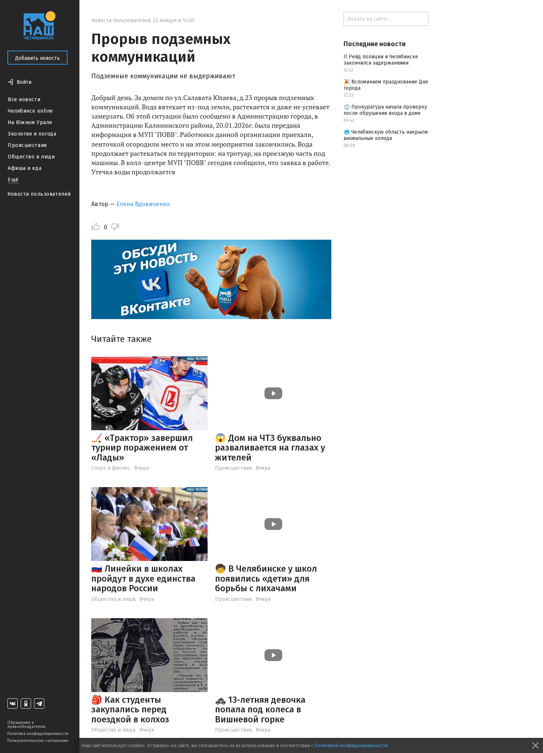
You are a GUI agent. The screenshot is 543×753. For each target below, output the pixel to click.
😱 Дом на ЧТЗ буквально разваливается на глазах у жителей (270, 448)
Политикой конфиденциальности (350, 745)
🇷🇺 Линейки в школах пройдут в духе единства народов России (143, 578)
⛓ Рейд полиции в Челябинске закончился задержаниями (381, 60)
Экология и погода (32, 134)
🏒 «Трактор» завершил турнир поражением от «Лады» (142, 448)
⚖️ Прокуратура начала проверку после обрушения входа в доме (385, 110)
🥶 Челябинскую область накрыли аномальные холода (386, 135)
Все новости (24, 99)
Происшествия (27, 145)
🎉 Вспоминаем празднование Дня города (386, 85)
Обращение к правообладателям (26, 725)
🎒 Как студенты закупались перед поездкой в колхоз (130, 710)
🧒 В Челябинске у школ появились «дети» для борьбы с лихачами (266, 578)
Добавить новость (37, 58)
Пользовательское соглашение (38, 741)
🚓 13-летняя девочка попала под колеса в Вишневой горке (260, 710)
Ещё (13, 180)
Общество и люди (31, 157)
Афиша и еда (24, 168)
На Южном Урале (30, 122)
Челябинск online (30, 111)
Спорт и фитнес (110, 468)
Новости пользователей (39, 194)
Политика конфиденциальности (37, 734)
